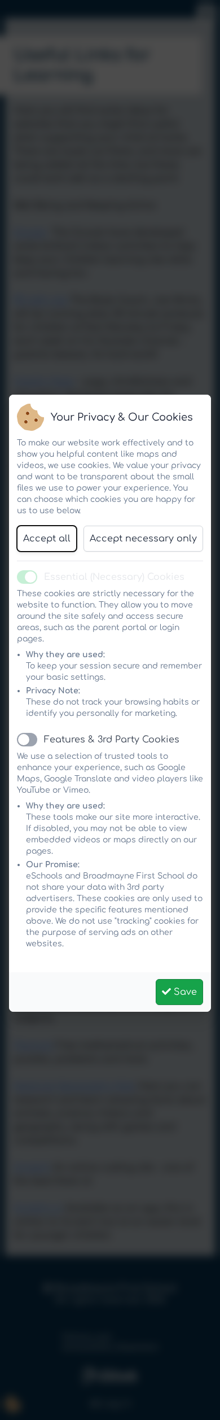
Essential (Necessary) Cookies (114, 577)
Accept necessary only (143, 539)
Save (184, 992)
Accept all (47, 539)
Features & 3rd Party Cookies (111, 740)
